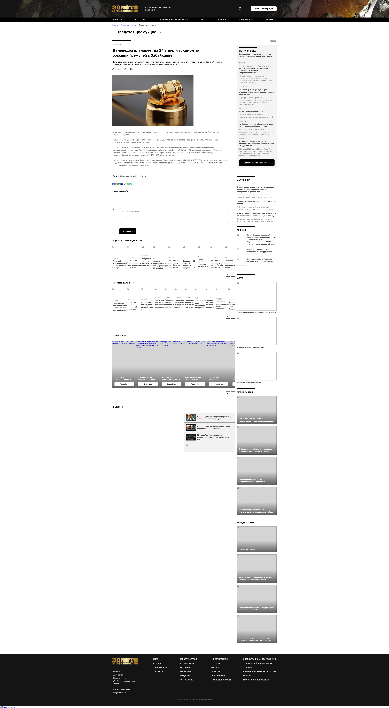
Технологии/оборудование (257, 663)
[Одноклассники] (116, 184)
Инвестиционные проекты (173, 20)
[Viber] (125, 184)
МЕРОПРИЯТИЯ (218, 676)
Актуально (185, 667)
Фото (240, 278)
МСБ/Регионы (186, 680)
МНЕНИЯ (215, 667)
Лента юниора (187, 663)
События (215, 671)
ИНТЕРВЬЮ (216, 663)
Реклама (116, 672)
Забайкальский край (128, 176)
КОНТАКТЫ (158, 671)
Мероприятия (245, 392)
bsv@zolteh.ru (119, 693)
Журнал (221, 20)
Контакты (271, 20)
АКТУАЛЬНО (243, 180)
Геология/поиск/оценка (256, 680)
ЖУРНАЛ (157, 663)
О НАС (155, 659)
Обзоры (247, 676)
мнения (241, 230)
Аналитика (141, 20)
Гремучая (143, 176)
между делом (245, 522)
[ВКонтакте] (113, 184)
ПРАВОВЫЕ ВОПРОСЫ (221, 680)
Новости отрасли (189, 659)
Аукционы (185, 676)
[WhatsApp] (128, 184)
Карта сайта (117, 675)
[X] (122, 184)
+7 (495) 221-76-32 (121, 689)
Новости (117, 20)
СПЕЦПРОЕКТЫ (160, 667)
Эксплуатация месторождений (260, 659)
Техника (247, 667)
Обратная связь (119, 678)
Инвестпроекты (219, 659)
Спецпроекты (246, 20)
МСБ (202, 20)
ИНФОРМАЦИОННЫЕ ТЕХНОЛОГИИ (259, 671)
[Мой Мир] (119, 184)
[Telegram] (130, 184)
